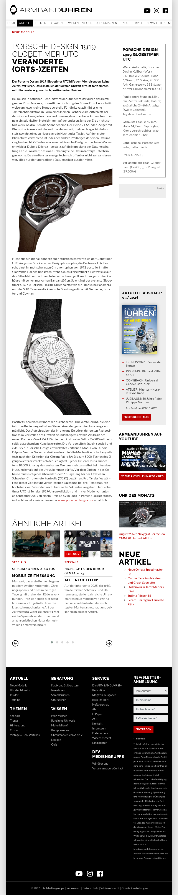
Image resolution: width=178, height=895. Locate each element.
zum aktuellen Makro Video (144, 476)
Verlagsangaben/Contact (107, 768)
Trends (14, 720)
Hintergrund (17, 725)
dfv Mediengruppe (108, 754)
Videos (87, 23)
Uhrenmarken (106, 23)
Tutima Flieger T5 (139, 595)
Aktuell (25, 23)
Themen (40, 23)
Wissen (73, 23)
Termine (15, 699)
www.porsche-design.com (75, 500)
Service (137, 23)
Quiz (54, 744)
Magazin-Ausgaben (104, 695)
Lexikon (56, 739)
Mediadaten (99, 742)
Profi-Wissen (59, 716)
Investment (58, 690)
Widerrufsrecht (101, 738)
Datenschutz (100, 733)
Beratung (57, 23)
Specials (19, 562)
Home (11, 23)
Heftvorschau (100, 704)
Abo (126, 23)
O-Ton (14, 730)
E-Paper (97, 714)
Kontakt (97, 723)
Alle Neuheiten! (84, 574)
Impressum (99, 728)
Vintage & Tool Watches (25, 735)
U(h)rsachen (58, 699)
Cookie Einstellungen (135, 888)
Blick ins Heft (100, 699)
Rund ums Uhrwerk (63, 720)
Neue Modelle (23, 32)
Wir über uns (100, 763)
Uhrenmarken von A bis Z (67, 735)
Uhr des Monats (20, 690)
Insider (14, 695)
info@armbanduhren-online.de (148, 770)
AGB (95, 719)
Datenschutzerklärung (155, 858)
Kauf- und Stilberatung (65, 685)
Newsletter (156, 23)
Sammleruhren (60, 695)
